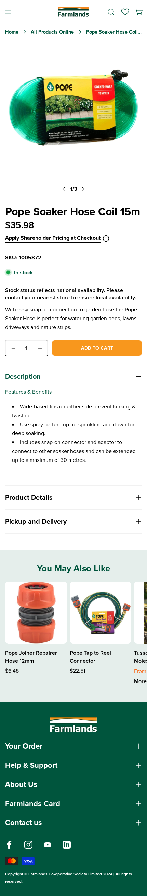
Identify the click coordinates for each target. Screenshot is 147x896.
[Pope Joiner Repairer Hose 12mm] (36, 613)
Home (11, 32)
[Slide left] (64, 188)
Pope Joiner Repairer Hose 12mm (31, 657)
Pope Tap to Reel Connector (90, 657)
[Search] (111, 12)
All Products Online (52, 32)
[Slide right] (82, 188)
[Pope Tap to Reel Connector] (101, 613)
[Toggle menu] (8, 12)
